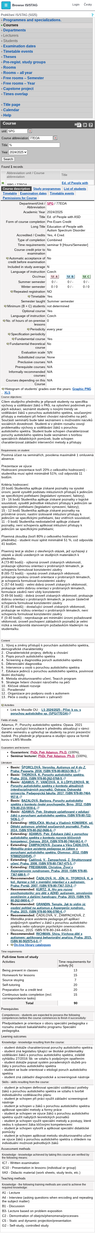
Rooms (9, 67)
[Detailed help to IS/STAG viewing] (90, 125)
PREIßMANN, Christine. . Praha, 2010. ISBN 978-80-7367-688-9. (49, 871)
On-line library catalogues (32, 945)
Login (76, 4)
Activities (9, 705)
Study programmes (47, 188)
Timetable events (18, 51)
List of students (75, 188)
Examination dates (19, 46)
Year (5, 152)
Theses (9, 57)
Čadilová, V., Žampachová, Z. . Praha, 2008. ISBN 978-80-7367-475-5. (51, 861)
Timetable (10, 193)
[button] (6, 5)
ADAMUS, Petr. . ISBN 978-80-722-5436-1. (51, 815)
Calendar (11, 110)
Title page (11, 105)
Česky (88, 4)
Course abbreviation (15, 138)
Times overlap (15, 94)
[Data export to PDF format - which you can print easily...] (78, 125)
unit (4, 131)
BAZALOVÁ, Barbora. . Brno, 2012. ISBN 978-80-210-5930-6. (51, 804)
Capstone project (18, 89)
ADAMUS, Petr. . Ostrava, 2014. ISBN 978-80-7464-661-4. (49, 837)
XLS (7, 392)
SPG (50, 203)
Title (4, 145)
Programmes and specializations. (32, 20)
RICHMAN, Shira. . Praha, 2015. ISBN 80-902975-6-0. (51, 937)
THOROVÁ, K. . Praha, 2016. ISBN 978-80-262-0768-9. (47, 776)
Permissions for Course (20, 198)
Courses (10, 25)
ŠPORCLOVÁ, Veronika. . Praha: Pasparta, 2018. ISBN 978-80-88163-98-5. (48, 769)
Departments (14, 30)
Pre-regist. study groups (24, 62)
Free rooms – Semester (23, 78)
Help (7, 115)
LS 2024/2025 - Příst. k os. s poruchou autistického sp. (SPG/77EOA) (46, 711)
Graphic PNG (81, 389)
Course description (16, 188)
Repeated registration (29, 291)
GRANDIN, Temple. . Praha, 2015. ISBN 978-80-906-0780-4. (48, 907)
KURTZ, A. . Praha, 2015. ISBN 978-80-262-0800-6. (51, 895)
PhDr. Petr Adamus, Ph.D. (48, 752)
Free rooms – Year (19, 83)
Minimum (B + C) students (26, 306)
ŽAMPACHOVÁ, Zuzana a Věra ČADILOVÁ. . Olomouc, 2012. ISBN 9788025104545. (50, 850)
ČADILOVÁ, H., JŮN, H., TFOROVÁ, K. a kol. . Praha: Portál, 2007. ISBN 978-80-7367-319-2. (52, 882)
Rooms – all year (17, 73)
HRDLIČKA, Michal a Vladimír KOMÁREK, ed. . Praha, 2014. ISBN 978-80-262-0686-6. (52, 826)
